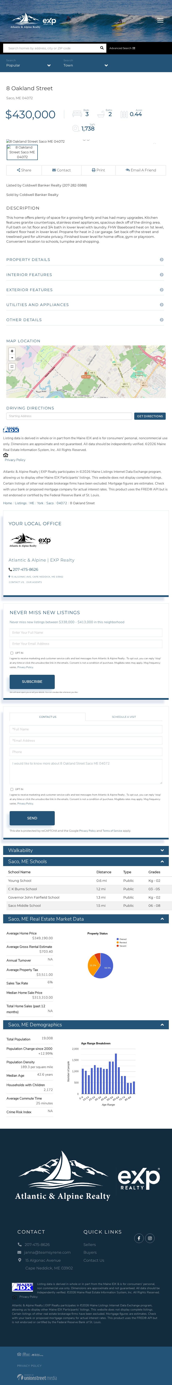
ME (32, 503)
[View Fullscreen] (12, 367)
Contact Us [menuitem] (93, 1260)
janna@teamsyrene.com (47, 1252)
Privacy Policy (15, 460)
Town (68, 65)
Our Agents (34, 582)
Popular (13, 65)
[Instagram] (149, 1238)
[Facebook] (138, 1238)
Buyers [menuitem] (90, 1252)
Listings (21, 503)
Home (7, 503)
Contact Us (16, 582)
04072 (62, 503)
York (40, 503)
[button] (101, 48)
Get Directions (150, 416)
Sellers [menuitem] (89, 1244)
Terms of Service (112, 831)
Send (32, 818)
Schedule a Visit (124, 716)
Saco (50, 503)
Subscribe (32, 682)
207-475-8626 (25, 569)
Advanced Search (120, 48)
